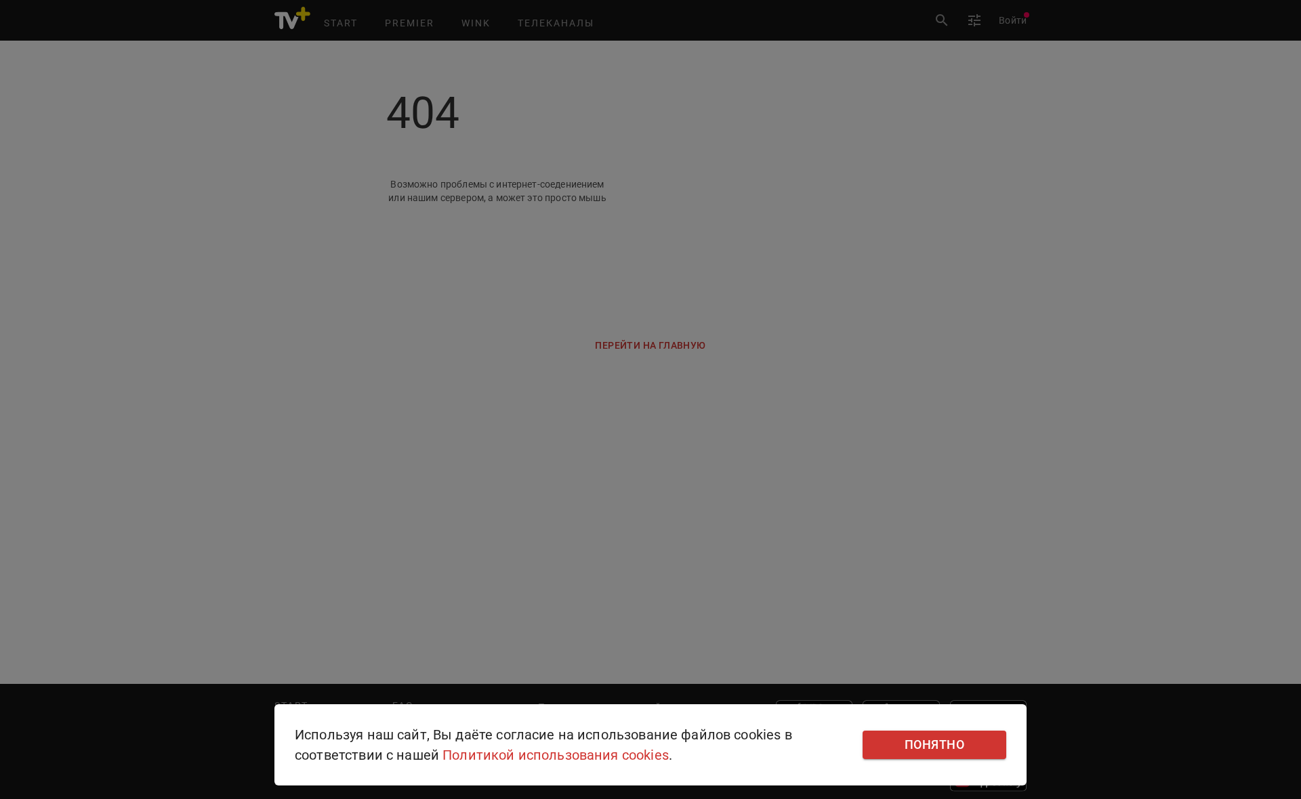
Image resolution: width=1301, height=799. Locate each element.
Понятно (935, 745)
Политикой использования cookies (555, 755)
